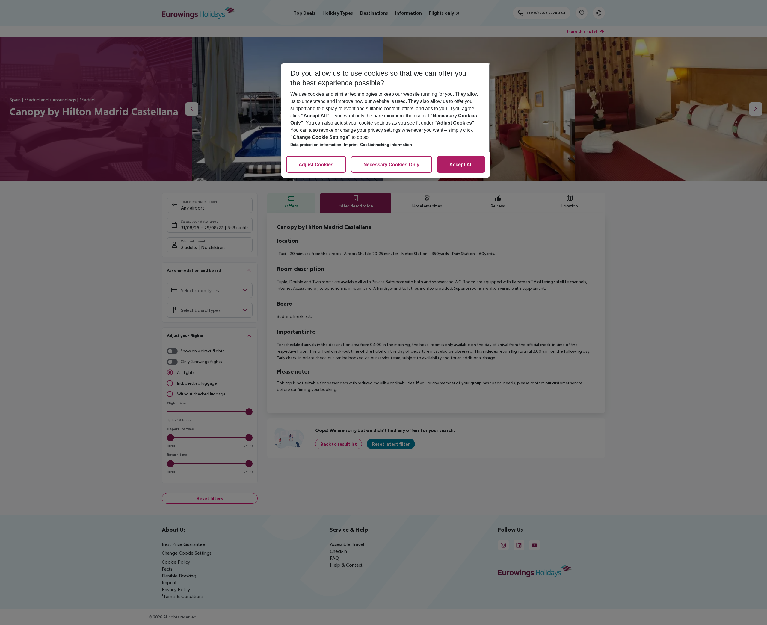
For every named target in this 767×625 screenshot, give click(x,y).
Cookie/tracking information (386, 144)
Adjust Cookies (316, 164)
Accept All (461, 164)
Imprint (350, 144)
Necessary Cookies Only (391, 164)
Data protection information (315, 144)
